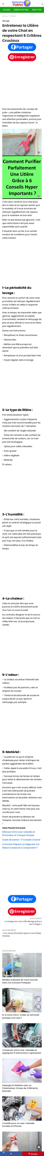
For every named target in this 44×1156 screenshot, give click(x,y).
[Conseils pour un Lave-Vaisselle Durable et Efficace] (22, 1108)
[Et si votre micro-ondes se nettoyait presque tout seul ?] (22, 1000)
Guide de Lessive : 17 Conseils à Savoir (21, 839)
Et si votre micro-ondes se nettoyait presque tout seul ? (20, 1016)
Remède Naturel (21, 10)
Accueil (6, 10)
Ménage (13, 16)
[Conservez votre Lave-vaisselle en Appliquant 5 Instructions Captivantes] (22, 1035)
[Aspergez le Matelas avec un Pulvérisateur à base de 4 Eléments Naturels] (22, 1070)
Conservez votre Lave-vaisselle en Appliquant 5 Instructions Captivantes (21, 1051)
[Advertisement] (22, 83)
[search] (42, 4)
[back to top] (39, 1147)
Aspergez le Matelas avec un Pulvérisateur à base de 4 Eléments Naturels (20, 1088)
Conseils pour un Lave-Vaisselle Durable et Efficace (18, 1125)
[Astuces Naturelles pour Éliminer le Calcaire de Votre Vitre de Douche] (22, 1144)
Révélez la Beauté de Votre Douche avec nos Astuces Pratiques (20, 981)
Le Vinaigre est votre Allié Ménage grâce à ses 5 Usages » (23, 922)
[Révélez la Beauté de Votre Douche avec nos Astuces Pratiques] (22, 965)
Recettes (36, 10)
